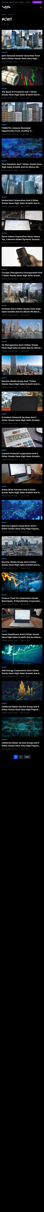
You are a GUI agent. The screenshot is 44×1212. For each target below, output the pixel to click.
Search (28, 2)
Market (4, 52)
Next (27, 757)
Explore (21, 2)
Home (4, 15)
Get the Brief (37, 2)
